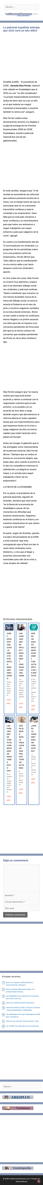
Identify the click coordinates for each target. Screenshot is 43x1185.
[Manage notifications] (38, 1181)
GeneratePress (21, 1181)
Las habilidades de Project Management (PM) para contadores (23, 1015)
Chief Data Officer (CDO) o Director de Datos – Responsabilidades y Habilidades (23, 1009)
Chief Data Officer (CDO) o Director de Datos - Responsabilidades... (9, 656)
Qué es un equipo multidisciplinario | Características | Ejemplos (19, 983)
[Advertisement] (21, 57)
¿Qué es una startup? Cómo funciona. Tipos (22, 1021)
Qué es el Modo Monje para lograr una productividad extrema (20, 990)
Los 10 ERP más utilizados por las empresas (22, 1026)
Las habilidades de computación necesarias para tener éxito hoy (9, 748)
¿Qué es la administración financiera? (20, 1003)
